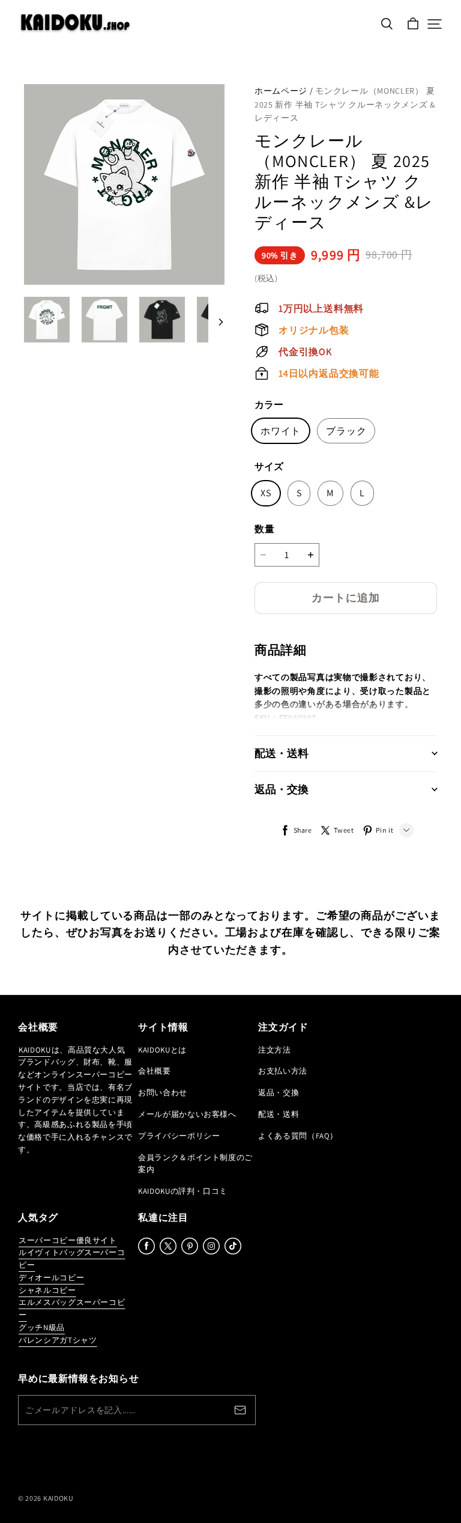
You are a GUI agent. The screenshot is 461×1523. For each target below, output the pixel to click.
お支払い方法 (282, 1071)
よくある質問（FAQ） (298, 1136)
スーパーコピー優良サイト (68, 1240)
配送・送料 (278, 1114)
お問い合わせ (162, 1092)
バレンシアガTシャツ (58, 1340)
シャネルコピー (47, 1290)
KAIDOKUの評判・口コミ (182, 1191)
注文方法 (274, 1050)
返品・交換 (278, 1092)
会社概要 (154, 1071)
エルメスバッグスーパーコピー (72, 1308)
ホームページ (281, 90)
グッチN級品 (42, 1327)
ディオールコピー (51, 1277)
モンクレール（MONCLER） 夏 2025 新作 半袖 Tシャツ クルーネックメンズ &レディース (345, 104)
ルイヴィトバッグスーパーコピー (72, 1258)
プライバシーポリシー (179, 1136)
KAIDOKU (35, 1050)
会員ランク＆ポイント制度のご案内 (195, 1163)
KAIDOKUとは (162, 1050)
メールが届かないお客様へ (187, 1114)
